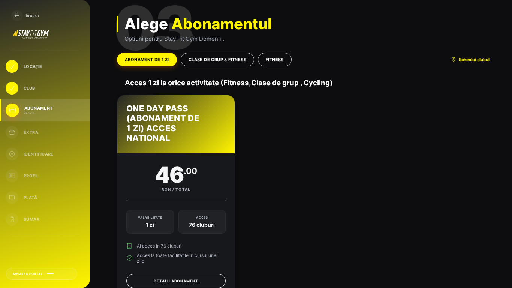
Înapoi (32, 16)
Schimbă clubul (474, 59)
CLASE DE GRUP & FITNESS (217, 59)
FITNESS (275, 59)
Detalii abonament (176, 281)
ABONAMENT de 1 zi (147, 59)
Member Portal (28, 274)
